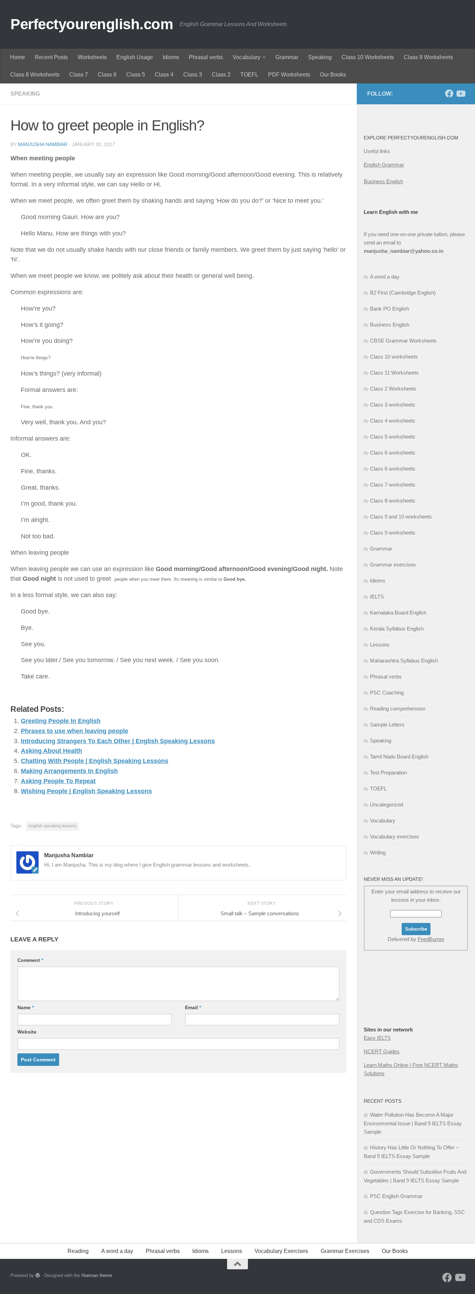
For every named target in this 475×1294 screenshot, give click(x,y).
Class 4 (164, 75)
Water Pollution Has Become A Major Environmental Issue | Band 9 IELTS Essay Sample (413, 1123)
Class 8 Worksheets (34, 75)
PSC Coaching (387, 693)
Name (25, 1007)
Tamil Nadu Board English (399, 756)
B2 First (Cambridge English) (403, 293)
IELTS (377, 597)
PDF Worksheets (289, 75)
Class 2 (221, 75)
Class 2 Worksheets (393, 389)
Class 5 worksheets (392, 437)
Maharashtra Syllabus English (404, 661)
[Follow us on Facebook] (449, 93)
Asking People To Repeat (58, 781)
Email (193, 1007)
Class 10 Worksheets (367, 57)
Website (27, 1032)
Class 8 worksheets (392, 501)
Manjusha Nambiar (42, 144)
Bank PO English (389, 309)
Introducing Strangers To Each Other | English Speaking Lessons (118, 741)
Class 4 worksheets (392, 421)
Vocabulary (246, 57)
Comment (30, 960)
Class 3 (192, 75)
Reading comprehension (397, 709)
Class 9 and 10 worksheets (401, 517)
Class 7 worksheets (392, 485)
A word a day (385, 277)
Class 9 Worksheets (428, 57)
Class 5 (135, 75)
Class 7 (78, 75)
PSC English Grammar (396, 1196)
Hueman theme (96, 1275)
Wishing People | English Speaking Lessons (86, 791)
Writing (378, 852)
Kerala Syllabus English (397, 629)
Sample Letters (387, 725)
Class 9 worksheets (392, 533)
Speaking (320, 57)
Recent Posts (51, 57)
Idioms (171, 57)
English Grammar (384, 165)
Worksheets (92, 57)
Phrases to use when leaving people (74, 731)
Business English (383, 181)
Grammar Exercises (345, 1251)
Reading (78, 1251)
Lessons (379, 645)
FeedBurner (431, 939)
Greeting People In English (60, 720)
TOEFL (249, 75)
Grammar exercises (393, 565)
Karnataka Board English (398, 613)
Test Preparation (388, 772)
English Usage (134, 57)
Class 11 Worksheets (394, 373)
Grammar (286, 57)
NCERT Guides (382, 1051)
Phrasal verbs (206, 57)
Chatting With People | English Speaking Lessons (94, 760)
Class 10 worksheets (394, 357)
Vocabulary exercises (394, 836)
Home (17, 57)
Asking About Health (51, 750)
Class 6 (107, 75)
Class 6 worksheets (392, 453)
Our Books (333, 75)
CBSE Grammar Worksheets (403, 341)
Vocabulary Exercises (281, 1251)
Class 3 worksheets (392, 405)
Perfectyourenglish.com (91, 24)
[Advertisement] (398, 1002)
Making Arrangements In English (69, 770)
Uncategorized (386, 804)
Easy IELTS (377, 1038)
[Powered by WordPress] (37, 1275)
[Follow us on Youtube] (460, 93)
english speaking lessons (53, 825)
